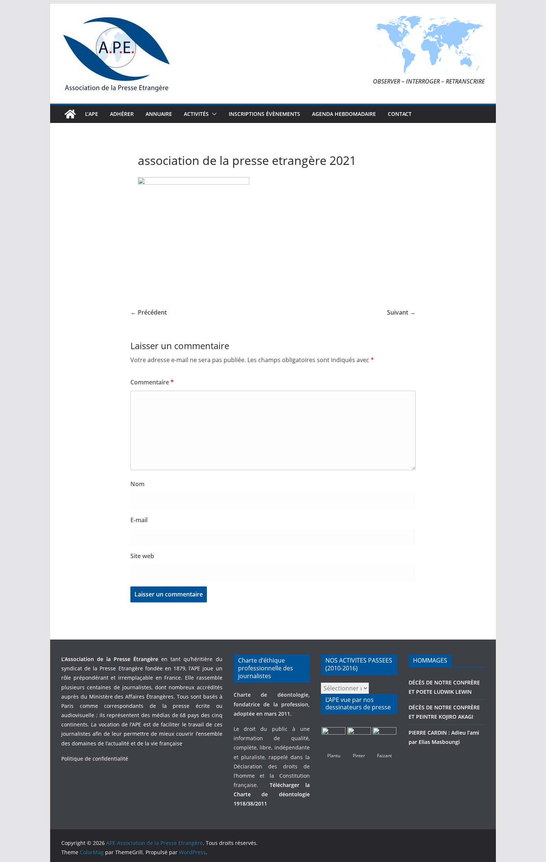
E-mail (138, 520)
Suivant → (401, 312)
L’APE (91, 113)
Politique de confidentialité (94, 758)
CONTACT (400, 113)
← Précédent (148, 312)
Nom (137, 484)
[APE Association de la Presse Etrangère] (70, 114)
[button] (213, 114)
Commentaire (152, 382)
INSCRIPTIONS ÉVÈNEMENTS (264, 113)
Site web (142, 556)
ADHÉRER (122, 113)
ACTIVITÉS (196, 113)
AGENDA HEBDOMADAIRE (344, 113)
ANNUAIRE (159, 113)
